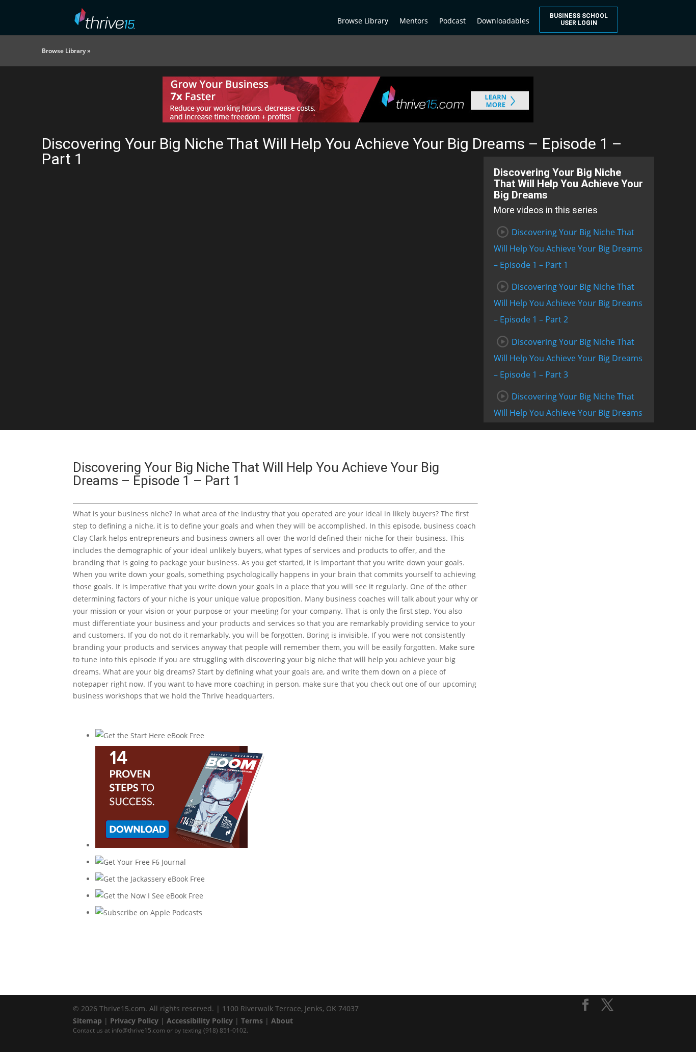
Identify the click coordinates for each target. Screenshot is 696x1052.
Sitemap (87, 1020)
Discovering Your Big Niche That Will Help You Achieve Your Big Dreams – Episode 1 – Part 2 (568, 303)
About (282, 1020)
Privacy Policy (134, 1020)
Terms (252, 1020)
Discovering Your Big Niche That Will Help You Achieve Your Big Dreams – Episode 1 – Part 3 (568, 358)
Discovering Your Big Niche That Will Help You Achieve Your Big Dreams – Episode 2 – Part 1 (568, 413)
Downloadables (503, 21)
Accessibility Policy (200, 1020)
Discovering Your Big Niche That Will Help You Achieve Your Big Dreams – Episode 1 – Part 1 (568, 248)
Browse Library (362, 21)
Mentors (413, 21)
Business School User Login (579, 19)
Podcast (452, 21)
